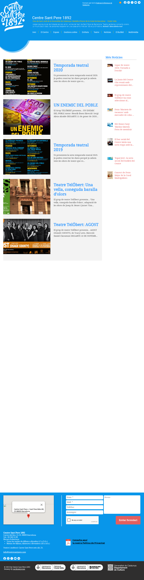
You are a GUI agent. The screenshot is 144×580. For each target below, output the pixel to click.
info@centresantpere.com (14, 552)
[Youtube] (135, 2)
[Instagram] (128, 2)
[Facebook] (125, 2)
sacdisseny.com (19, 569)
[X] (132, 2)
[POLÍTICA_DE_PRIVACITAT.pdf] (68, 542)
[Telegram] (139, 2)
